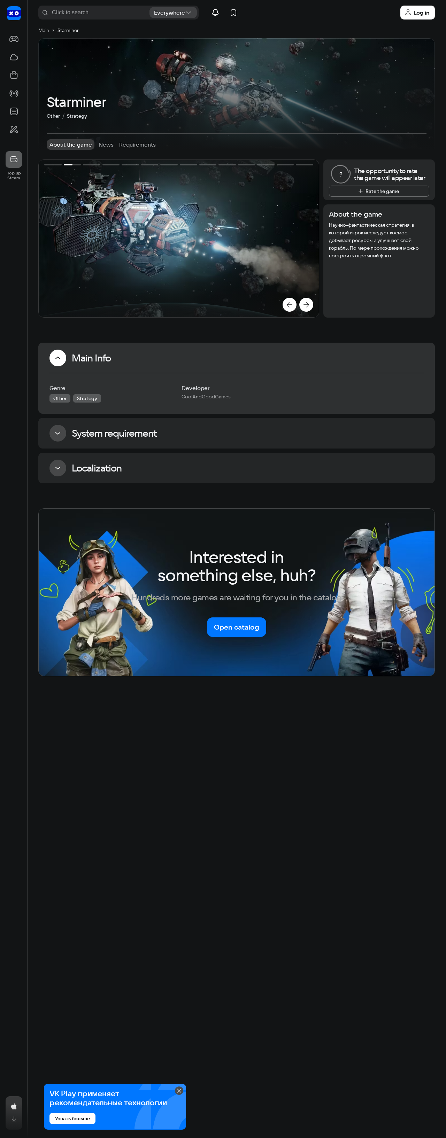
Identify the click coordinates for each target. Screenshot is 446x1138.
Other (53, 116)
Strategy (77, 116)
